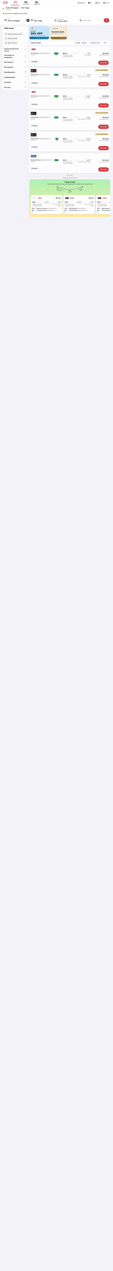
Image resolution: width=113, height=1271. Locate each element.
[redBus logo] (5, 2)
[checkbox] (15, 38)
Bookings (82, 2)
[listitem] (34, 62)
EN (91, 2)
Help (99, 2)
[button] (28, 20)
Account (107, 2)
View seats (103, 62)
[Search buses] (106, 20)
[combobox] (15, 20)
